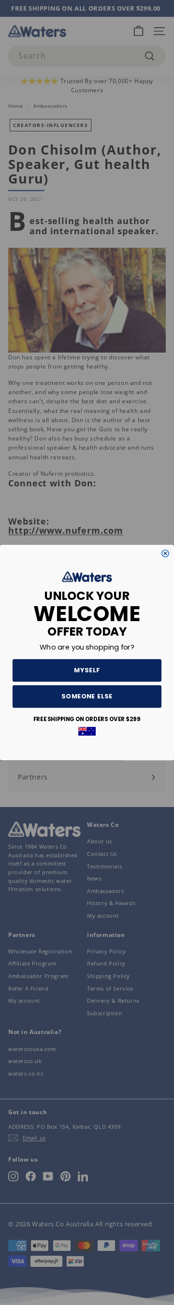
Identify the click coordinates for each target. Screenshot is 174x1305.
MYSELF (87, 670)
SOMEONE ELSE (86, 696)
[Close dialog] (165, 553)
